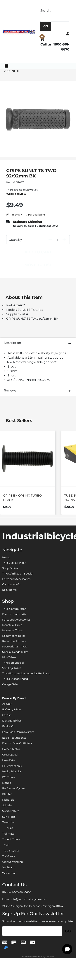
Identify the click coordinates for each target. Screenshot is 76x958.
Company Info (11, 584)
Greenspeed (10, 754)
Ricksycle (8, 799)
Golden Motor (11, 749)
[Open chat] (67, 949)
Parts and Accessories (16, 579)
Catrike (6, 715)
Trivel (5, 845)
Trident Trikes (11, 839)
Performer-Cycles (13, 788)
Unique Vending (12, 862)
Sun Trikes (8, 816)
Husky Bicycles (12, 771)
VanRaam (8, 867)
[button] (67, 33)
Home (6, 557)
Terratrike (8, 822)
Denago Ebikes (12, 720)
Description (12, 343)
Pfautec (7, 794)
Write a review (16, 193)
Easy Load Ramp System (18, 732)
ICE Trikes (8, 777)
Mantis (6, 782)
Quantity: (15, 239)
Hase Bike (8, 760)
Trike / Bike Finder (14, 562)
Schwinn (7, 805)
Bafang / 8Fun (11, 709)
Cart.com (50, 956)
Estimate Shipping (27, 221)
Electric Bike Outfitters (17, 743)
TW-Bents (8, 856)
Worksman (9, 873)
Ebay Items (9, 589)
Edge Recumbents (14, 737)
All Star (7, 703)
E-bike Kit (8, 726)
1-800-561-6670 (21, 892)
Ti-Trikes (7, 828)
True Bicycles (10, 850)
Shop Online (10, 568)
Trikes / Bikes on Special (17, 573)
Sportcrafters (10, 811)
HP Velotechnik (12, 766)
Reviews (10, 390)
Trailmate (8, 833)
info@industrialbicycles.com (29, 899)
